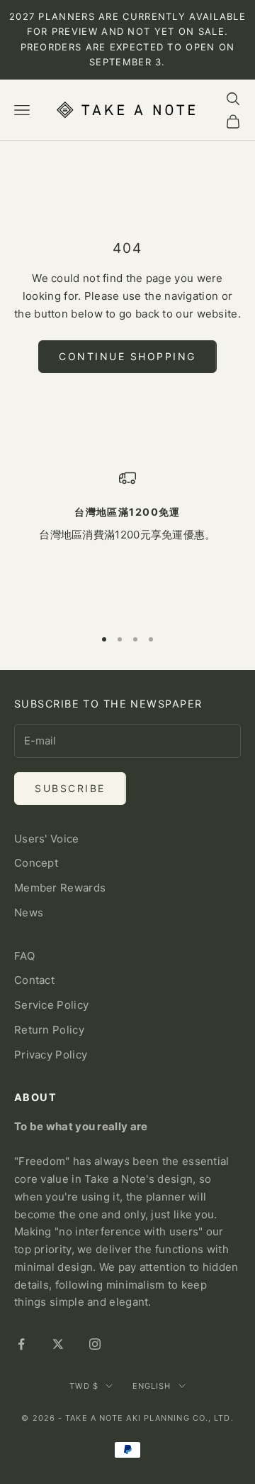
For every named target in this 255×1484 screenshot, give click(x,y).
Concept (36, 863)
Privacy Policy (50, 1054)
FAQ (24, 956)
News (28, 912)
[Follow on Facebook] (21, 1344)
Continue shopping (127, 356)
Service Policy (51, 1005)
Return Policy (49, 1029)
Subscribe (70, 788)
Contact (34, 980)
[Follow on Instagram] (95, 1344)
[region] (127, 542)
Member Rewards (60, 887)
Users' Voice (46, 838)
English (151, 1386)
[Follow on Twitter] (58, 1344)
